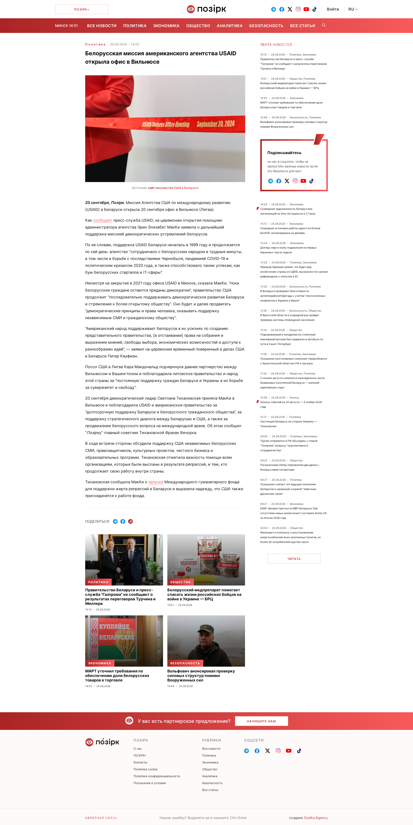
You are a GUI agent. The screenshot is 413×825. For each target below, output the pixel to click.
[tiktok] (314, 9)
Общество (198, 25)
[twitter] (290, 9)
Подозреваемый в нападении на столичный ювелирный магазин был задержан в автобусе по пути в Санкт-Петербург (291, 339)
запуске (155, 482)
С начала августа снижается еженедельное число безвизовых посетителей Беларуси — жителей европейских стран (292, 382)
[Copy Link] (130, 521)
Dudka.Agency (316, 818)
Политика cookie (145, 769)
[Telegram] (115, 521)
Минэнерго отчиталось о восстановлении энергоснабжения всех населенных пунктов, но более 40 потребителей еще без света (290, 537)
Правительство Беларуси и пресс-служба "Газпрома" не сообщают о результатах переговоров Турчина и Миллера (293, 63)
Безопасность (266, 25)
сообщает (102, 220)
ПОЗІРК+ (140, 755)
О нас (138, 748)
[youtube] (306, 9)
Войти (333, 9)
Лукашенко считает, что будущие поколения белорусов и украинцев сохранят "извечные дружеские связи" (288, 489)
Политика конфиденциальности (157, 776)
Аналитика (230, 25)
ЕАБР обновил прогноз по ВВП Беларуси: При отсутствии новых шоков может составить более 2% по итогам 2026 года (293, 513)
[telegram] (273, 9)
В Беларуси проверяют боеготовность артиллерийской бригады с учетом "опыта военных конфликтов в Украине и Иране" (292, 295)
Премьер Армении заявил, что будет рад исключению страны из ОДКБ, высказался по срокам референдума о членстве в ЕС (294, 271)
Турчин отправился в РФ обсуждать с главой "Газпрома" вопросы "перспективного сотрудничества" (288, 445)
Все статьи (302, 25)
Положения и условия (150, 783)
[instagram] (298, 9)
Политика (134, 25)
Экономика (166, 25)
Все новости (102, 25)
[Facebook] (123, 521)
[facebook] (282, 9)
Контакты (140, 762)
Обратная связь (101, 818)
